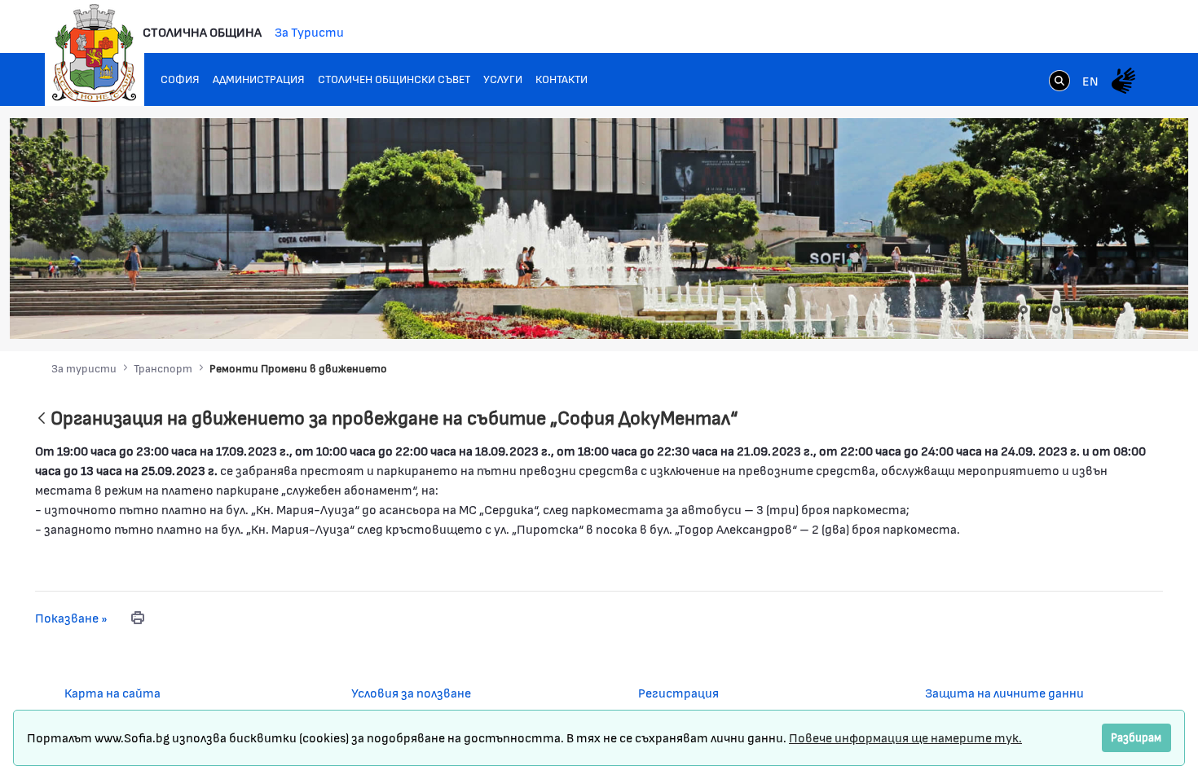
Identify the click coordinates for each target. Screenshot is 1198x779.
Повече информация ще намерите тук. (905, 737)
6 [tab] (1105, 310)
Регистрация (678, 692)
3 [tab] (1056, 310)
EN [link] (1090, 80)
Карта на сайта (112, 692)
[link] (1059, 82)
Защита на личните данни (1004, 692)
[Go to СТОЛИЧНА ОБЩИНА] (94, 53)
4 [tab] (1072, 310)
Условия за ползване (411, 692)
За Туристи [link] (309, 31)
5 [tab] (1089, 310)
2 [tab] (1040, 310)
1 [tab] (1024, 310)
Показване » (71, 617)
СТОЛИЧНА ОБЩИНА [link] (202, 31)
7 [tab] (1121, 310)
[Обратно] (41, 419)
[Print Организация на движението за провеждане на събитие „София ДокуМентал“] (138, 618)
